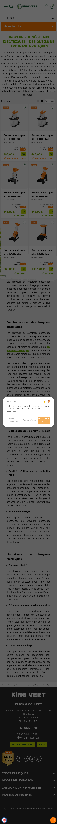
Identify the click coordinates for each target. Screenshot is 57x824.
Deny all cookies (14, 420)
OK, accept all (44, 420)
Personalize (29, 420)
